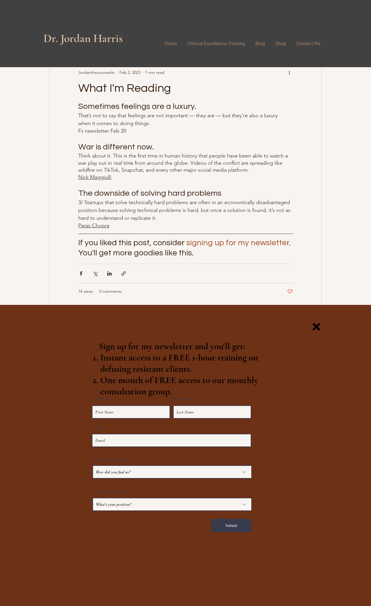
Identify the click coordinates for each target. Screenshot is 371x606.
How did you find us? (110, 459)
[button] (316, 327)
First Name (101, 399)
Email (97, 427)
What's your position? (110, 491)
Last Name (182, 399)
